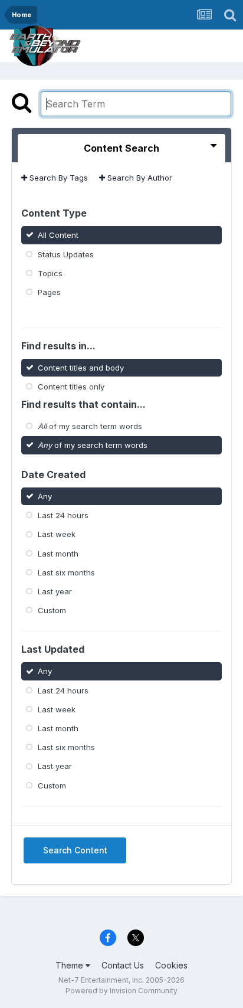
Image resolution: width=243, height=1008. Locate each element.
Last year (55, 591)
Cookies (171, 965)
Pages (49, 292)
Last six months (66, 572)
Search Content (75, 850)
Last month (58, 553)
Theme (70, 965)
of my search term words (90, 426)
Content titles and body (81, 367)
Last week (56, 534)
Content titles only (71, 386)
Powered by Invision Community (121, 990)
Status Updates (66, 253)
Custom (52, 610)
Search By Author (138, 177)
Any (45, 496)
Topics (50, 273)
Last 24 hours (63, 515)
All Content (58, 235)
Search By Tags (57, 177)
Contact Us (122, 965)
